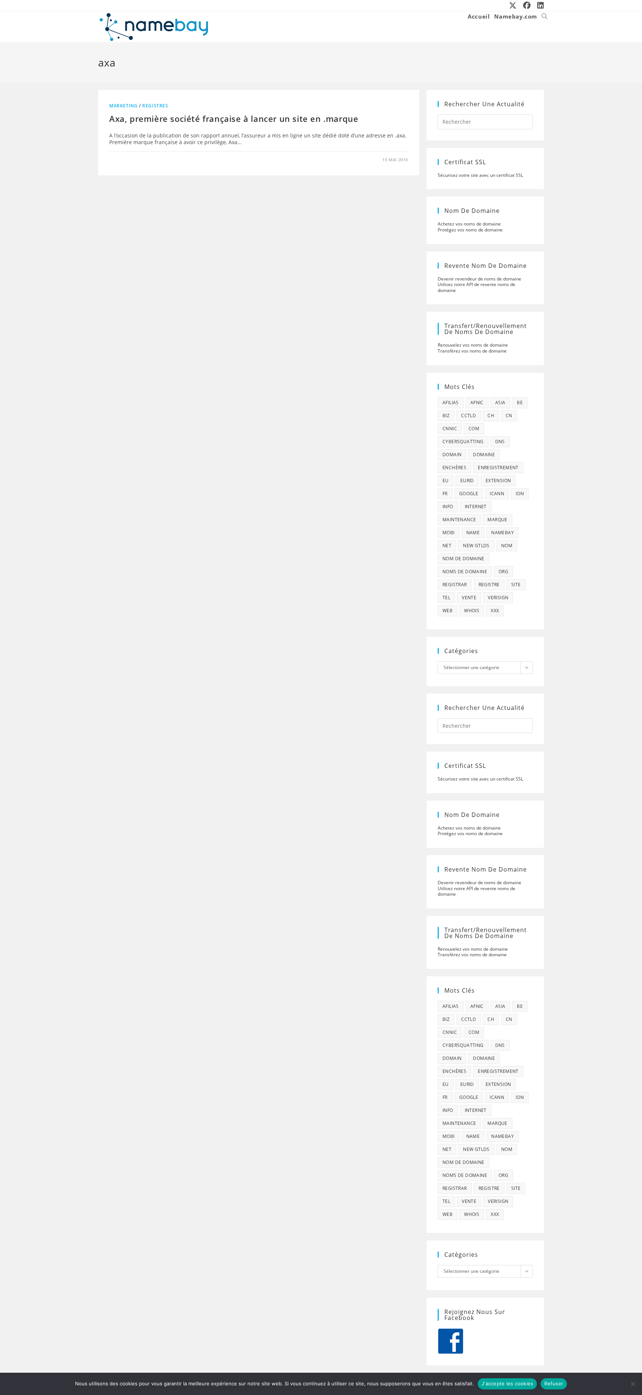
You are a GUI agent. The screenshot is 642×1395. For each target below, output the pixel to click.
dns (500, 441)
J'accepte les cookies (507, 1383)
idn (520, 493)
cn (509, 415)
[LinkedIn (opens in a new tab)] (539, 5)
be (520, 402)
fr (445, 493)
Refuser (553, 1383)
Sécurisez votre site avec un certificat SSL (480, 175)
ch (490, 415)
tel (446, 597)
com (473, 428)
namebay (502, 532)
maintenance (459, 519)
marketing (123, 106)
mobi (448, 532)
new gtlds (476, 545)
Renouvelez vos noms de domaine (473, 345)
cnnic (449, 428)
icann (497, 493)
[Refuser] (632, 1384)
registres (155, 106)
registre (489, 584)
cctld (468, 415)
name (473, 532)
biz (446, 415)
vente (469, 597)
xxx (495, 610)
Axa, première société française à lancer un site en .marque (233, 118)
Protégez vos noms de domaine (470, 230)
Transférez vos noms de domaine (472, 351)
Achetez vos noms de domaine (469, 224)
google (468, 493)
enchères (454, 467)
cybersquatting (463, 441)
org (503, 571)
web (447, 610)
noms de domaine (464, 571)
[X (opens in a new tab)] (513, 5)
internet (476, 506)
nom (506, 545)
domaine (484, 454)
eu (445, 480)
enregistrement (498, 467)
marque (497, 519)
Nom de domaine (463, 558)
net (446, 545)
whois (471, 610)
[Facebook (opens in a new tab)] (527, 5)
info (447, 506)
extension (498, 480)
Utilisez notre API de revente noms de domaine (476, 287)
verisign (498, 597)
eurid (467, 480)
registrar (454, 584)
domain (451, 454)
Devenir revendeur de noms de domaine (479, 279)
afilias (450, 402)
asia (500, 402)
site (516, 584)
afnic (477, 402)
